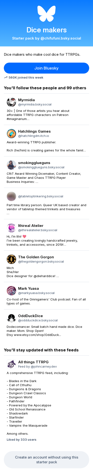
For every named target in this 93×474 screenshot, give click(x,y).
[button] (46, 68)
